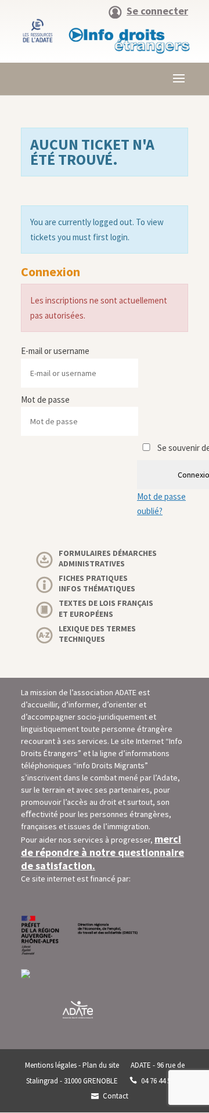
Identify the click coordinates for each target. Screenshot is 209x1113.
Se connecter (157, 11)
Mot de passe (45, 399)
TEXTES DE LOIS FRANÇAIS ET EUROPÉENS (106, 608)
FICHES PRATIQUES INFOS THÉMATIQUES (97, 583)
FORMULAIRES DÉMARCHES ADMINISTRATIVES (108, 558)
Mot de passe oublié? (161, 504)
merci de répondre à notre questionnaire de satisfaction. (102, 852)
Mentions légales (51, 1065)
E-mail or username (55, 350)
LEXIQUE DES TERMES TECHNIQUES (97, 633)
